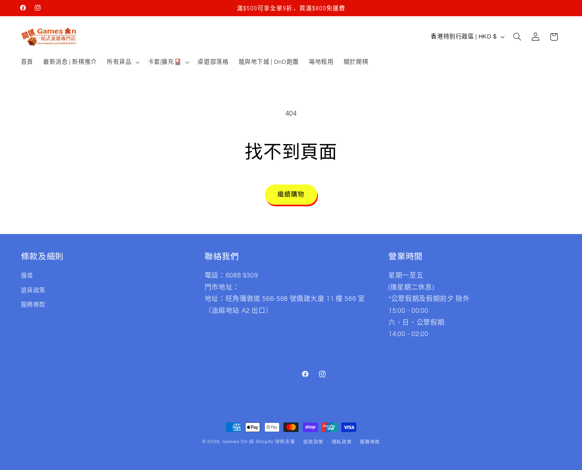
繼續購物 (291, 194)
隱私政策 (342, 442)
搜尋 (27, 276)
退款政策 (313, 442)
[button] (122, 62)
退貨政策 (33, 290)
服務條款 (33, 305)
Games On (235, 442)
